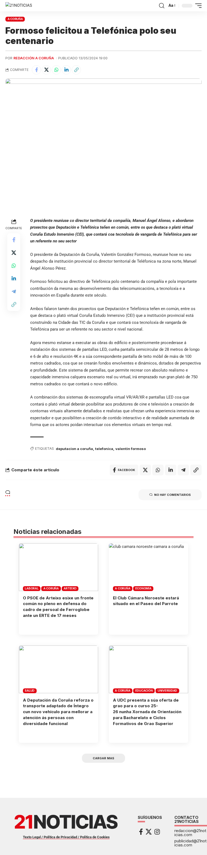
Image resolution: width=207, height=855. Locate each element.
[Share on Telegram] (13, 291)
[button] (162, 5)
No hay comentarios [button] (172, 495)
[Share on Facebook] (36, 69)
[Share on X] (46, 69)
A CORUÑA (15, 19)
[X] (148, 831)
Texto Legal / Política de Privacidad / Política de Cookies (66, 837)
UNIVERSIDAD (167, 690)
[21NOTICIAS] (18, 5)
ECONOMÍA (143, 588)
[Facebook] (141, 831)
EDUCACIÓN (144, 690)
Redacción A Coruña (33, 58)
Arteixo (70, 588)
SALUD (29, 690)
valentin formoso (130, 449)
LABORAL (31, 588)
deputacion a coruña (74, 449)
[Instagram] (157, 831)
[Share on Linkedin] (66, 69)
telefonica (104, 449)
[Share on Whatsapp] (56, 69)
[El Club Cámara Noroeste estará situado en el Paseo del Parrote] (148, 567)
